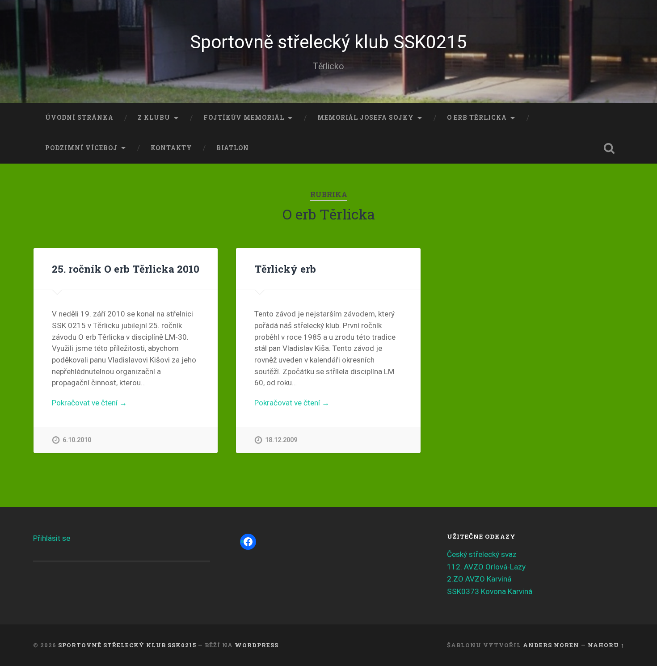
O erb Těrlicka (477, 118)
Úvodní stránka (79, 118)
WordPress (256, 645)
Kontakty (171, 148)
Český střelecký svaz (482, 554)
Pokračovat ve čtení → (89, 402)
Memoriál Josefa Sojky (365, 118)
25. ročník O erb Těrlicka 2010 (125, 268)
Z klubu (154, 118)
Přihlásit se (51, 538)
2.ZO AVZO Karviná (479, 578)
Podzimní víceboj (81, 148)
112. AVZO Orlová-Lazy (486, 566)
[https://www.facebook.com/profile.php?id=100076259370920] (248, 542)
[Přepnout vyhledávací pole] (609, 148)
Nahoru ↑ (606, 645)
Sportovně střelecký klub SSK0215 (328, 42)
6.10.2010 (77, 440)
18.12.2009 (281, 440)
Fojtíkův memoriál (243, 118)
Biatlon (232, 148)
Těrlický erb (285, 268)
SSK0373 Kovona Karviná (489, 591)
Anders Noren (551, 645)
